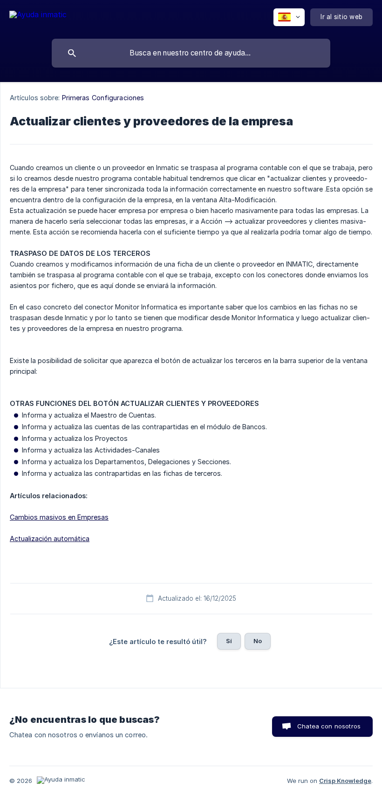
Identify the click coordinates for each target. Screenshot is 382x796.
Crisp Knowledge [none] (345, 780)
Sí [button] (229, 641)
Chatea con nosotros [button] (329, 726)
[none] (38, 16)
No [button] (257, 641)
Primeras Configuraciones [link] (103, 98)
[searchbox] (191, 53)
